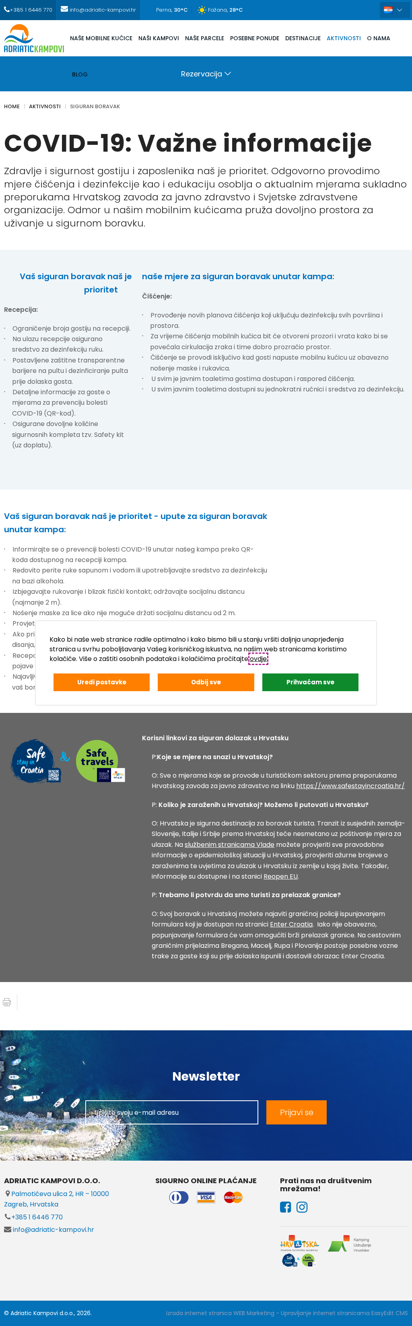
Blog (80, 74)
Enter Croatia (291, 924)
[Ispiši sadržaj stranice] (7, 1002)
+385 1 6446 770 (37, 1217)
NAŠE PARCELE (204, 38)
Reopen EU (281, 876)
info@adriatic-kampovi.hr (52, 1229)
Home (12, 106)
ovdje (258, 658)
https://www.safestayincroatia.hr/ (350, 786)
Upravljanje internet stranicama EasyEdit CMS (344, 1313)
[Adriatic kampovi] (34, 38)
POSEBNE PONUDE (254, 38)
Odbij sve (206, 682)
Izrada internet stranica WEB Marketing (220, 1313)
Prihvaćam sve (310, 682)
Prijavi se (296, 1112)
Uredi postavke (101, 682)
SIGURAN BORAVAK (95, 106)
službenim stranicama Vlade (229, 844)
